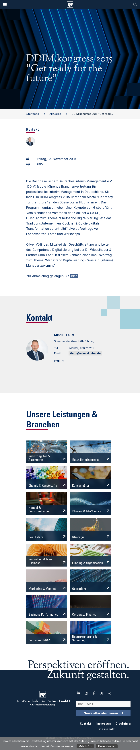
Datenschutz (106, 729)
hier (74, 276)
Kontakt (85, 723)
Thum (70, 335)
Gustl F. (59, 335)
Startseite (32, 114)
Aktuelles (55, 114)
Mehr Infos (85, 746)
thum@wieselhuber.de (85, 353)
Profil (57, 361)
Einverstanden (106, 746)
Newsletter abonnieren (101, 713)
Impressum (103, 723)
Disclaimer (124, 723)
